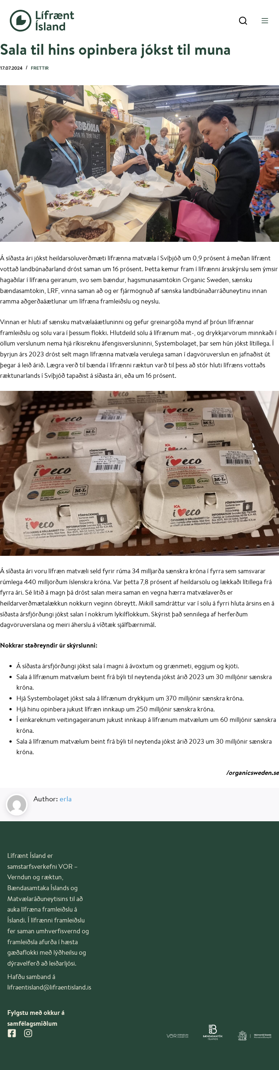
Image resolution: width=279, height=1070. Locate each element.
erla (66, 798)
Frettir (40, 68)
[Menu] (265, 20)
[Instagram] (28, 1033)
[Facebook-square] (11, 1033)
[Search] (243, 21)
